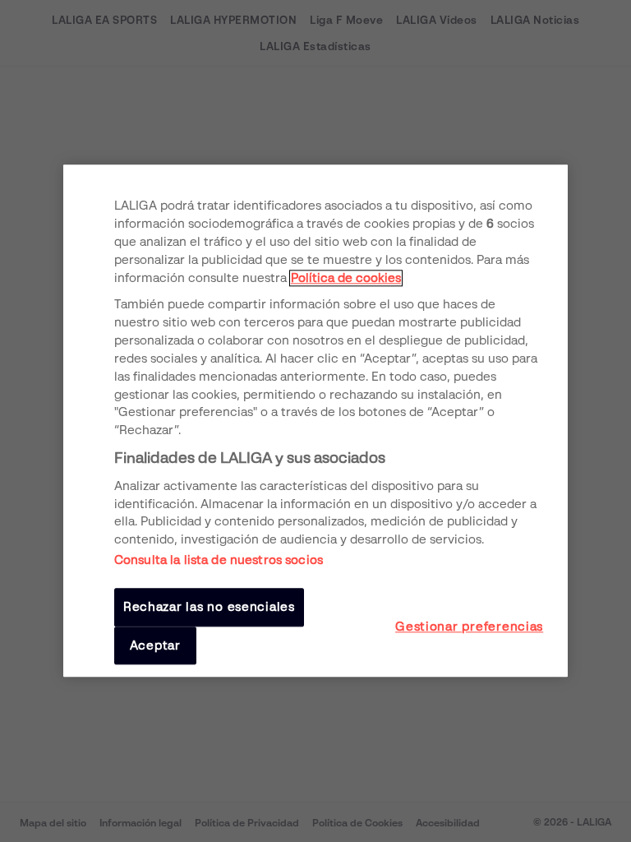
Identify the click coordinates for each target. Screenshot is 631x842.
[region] (315, 420)
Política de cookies (346, 278)
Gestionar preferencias (469, 626)
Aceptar (155, 645)
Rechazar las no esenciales (209, 607)
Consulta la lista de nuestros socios (218, 560)
